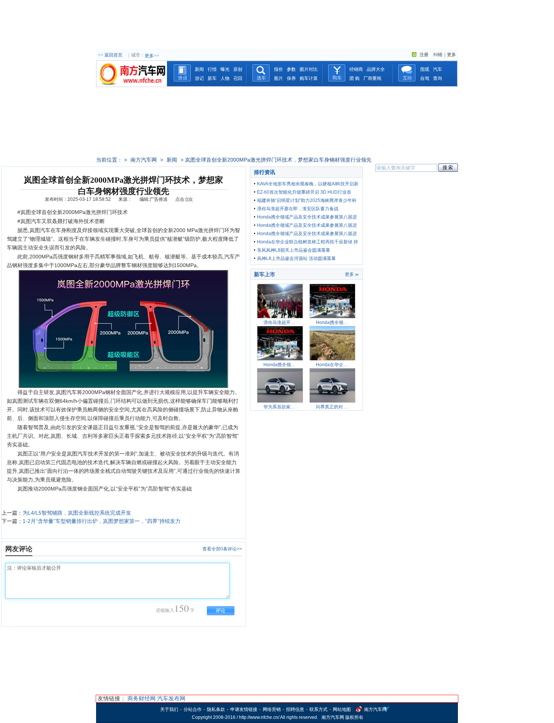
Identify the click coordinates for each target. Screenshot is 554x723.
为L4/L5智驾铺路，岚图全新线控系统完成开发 (77, 513)
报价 (278, 69)
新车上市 (264, 274)
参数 (291, 69)
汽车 (437, 69)
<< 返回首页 (110, 55)
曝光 (225, 69)
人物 (225, 78)
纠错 (437, 54)
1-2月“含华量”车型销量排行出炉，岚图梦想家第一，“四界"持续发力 (102, 521)
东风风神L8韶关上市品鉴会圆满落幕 (293, 250)
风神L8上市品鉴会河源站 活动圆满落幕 (296, 258)
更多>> (152, 55)
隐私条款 (216, 709)
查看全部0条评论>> (222, 549)
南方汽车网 (143, 160)
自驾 (424, 78)
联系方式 (318, 709)
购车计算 (309, 78)
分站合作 (193, 709)
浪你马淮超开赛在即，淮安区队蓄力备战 (297, 208)
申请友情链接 (243, 709)
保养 (291, 78)
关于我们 (169, 709)
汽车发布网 (171, 698)
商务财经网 (141, 698)
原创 (237, 69)
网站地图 (342, 709)
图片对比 (309, 69)
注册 (424, 54)
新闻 (199, 69)
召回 (237, 78)
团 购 (354, 78)
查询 (437, 78)
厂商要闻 (372, 78)
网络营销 (272, 709)
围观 (424, 69)
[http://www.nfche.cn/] (131, 84)
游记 (199, 78)
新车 (212, 78)
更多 (451, 54)
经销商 (356, 69)
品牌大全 (376, 69)
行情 (212, 69)
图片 (278, 78)
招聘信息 (295, 709)
